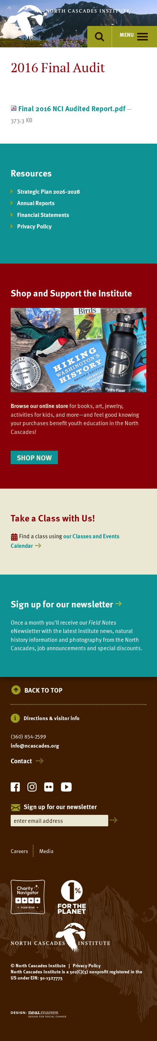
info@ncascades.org (35, 746)
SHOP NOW (34, 457)
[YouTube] (66, 789)
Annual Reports (35, 203)
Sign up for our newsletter (62, 603)
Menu (127, 35)
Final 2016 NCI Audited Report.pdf (72, 108)
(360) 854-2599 (28, 736)
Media (46, 851)
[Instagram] (32, 789)
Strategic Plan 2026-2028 (48, 191)
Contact (21, 761)
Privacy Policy (34, 226)
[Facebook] (15, 789)
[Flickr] (48, 789)
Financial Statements (43, 214)
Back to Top (43, 690)
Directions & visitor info (52, 718)
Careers (19, 851)
